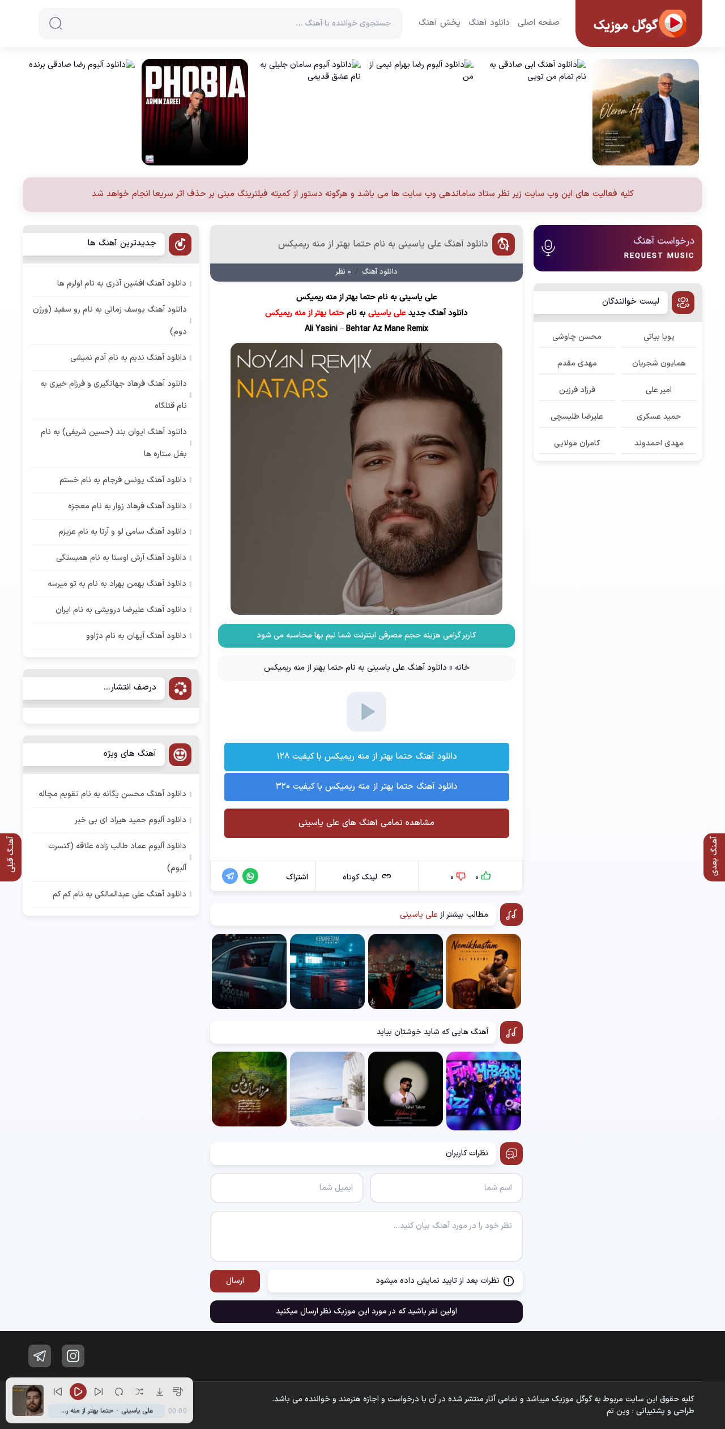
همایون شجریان (659, 363)
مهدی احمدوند (659, 443)
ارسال (235, 1281)
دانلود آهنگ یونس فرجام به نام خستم (122, 480)
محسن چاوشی (577, 337)
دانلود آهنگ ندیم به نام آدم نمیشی (128, 358)
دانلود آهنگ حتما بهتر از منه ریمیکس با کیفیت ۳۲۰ (367, 786)
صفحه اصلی (539, 23)
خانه (462, 668)
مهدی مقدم (577, 363)
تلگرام (39, 1356)
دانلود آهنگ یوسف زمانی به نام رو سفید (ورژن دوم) (110, 321)
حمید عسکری (659, 417)
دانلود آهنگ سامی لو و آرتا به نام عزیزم (122, 532)
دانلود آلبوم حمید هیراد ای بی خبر (130, 820)
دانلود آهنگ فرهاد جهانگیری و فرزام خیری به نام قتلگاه (113, 395)
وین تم (618, 1411)
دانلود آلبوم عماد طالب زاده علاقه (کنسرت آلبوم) (117, 857)
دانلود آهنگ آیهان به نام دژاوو (136, 636)
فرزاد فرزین (577, 390)
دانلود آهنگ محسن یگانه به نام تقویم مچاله (112, 794)
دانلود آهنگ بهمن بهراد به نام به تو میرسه (117, 584)
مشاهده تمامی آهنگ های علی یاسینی (366, 823)
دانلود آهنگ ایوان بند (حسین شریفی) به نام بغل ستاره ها (114, 443)
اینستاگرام (73, 1356)
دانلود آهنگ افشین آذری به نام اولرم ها (121, 284)
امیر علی (659, 390)
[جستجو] (55, 23)
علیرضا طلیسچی (577, 417)
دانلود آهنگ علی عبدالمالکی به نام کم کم (119, 894)
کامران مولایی (577, 443)
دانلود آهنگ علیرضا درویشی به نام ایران (121, 610)
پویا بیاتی (659, 337)
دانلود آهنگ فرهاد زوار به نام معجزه (127, 506)
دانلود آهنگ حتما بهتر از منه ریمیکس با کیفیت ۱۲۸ (366, 756)
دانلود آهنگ (489, 23)
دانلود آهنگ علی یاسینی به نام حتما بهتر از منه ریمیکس (383, 244)
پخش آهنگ (439, 23)
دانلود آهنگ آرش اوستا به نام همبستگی (121, 558)
